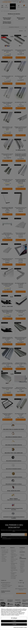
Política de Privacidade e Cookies (20, 627)
